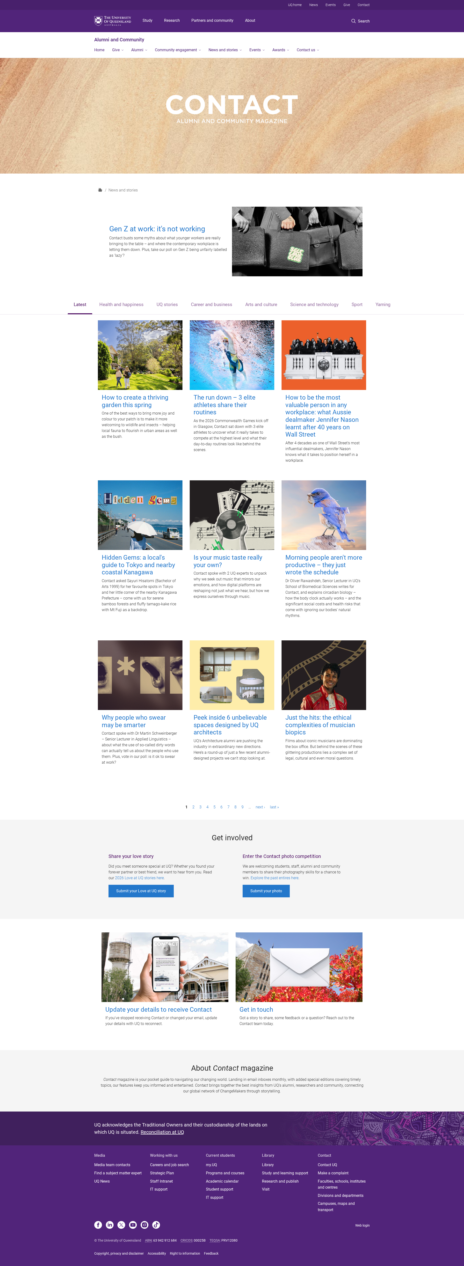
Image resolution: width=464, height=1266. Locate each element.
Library (268, 1165)
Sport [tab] (357, 304)
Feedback (211, 1253)
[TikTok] (156, 1225)
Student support (219, 1189)
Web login (362, 1225)
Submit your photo (266, 891)
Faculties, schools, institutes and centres (342, 1184)
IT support (158, 1189)
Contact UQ (327, 1165)
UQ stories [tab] (167, 304)
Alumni (137, 50)
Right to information (185, 1253)
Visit (265, 1189)
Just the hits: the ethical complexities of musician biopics (320, 725)
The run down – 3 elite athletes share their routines (224, 405)
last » (274, 807)
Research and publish (280, 1181)
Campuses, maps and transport (336, 1206)
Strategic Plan (162, 1173)
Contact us (306, 50)
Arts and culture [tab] (261, 304)
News (313, 5)
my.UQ (211, 1165)
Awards (278, 50)
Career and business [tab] (211, 304)
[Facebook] (98, 1225)
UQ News (102, 1181)
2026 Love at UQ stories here (139, 878)
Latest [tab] (80, 304)
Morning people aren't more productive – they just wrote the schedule (323, 565)
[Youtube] (133, 1225)
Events (331, 5)
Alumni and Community (119, 40)
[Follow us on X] (121, 1225)
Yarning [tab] (383, 304)
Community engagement (176, 50)
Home (99, 50)
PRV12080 (229, 1240)
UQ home (295, 5)
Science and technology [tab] (314, 304)
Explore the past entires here (274, 878)
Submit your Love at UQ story (141, 891)
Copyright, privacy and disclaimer (119, 1253)
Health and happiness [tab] (121, 304)
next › (260, 807)
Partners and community (212, 20)
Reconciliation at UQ (162, 1132)
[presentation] (80, 305)
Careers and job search (169, 1165)
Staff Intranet (161, 1181)
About (250, 20)
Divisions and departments (340, 1195)
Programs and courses (225, 1173)
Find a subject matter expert (118, 1173)
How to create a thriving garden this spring (135, 401)
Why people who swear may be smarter (134, 721)
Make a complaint (333, 1173)
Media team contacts (112, 1165)
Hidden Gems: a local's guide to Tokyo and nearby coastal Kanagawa (138, 565)
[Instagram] (144, 1225)
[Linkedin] (110, 1225)
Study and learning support (285, 1173)
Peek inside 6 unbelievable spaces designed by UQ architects (230, 725)
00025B (200, 1240)
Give (346, 5)
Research (172, 20)
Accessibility (157, 1253)
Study (147, 20)
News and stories (223, 50)
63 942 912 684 (165, 1240)
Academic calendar (222, 1181)
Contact (364, 5)
